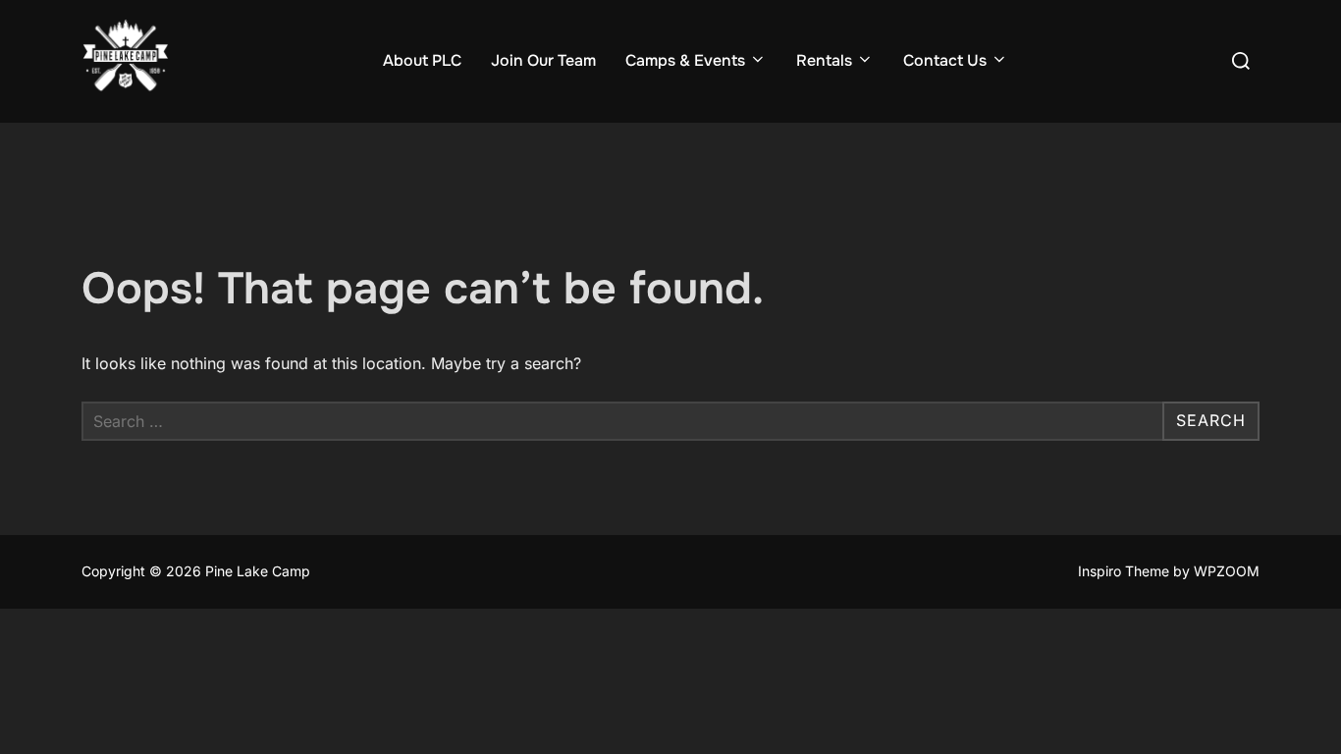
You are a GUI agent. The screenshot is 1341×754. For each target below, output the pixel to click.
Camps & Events (685, 60)
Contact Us (945, 60)
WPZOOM (1227, 571)
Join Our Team (543, 60)
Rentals (824, 60)
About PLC (422, 60)
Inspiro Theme (1123, 571)
